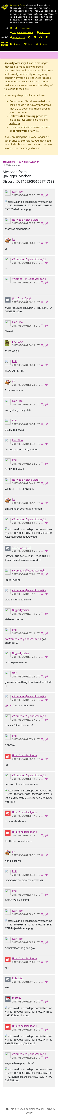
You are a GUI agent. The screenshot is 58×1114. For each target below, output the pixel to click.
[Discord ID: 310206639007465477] (8, 342)
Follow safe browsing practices (28, 116)
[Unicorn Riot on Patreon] (46, 37)
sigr (14, 673)
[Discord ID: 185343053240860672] (8, 998)
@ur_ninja (18, 37)
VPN (35, 130)
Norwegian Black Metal (25, 219)
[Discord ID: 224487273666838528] (8, 260)
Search (42, 44)
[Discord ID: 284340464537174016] (8, 299)
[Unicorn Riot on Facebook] (29, 37)
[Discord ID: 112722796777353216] (8, 979)
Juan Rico (17, 191)
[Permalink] (46, 195)
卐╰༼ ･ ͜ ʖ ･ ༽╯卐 (21, 298)
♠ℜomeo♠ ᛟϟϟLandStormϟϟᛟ (29, 259)
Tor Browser (20, 130)
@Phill (8, 705)
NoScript (14, 123)
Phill (14, 361)
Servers (17, 44)
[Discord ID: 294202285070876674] (8, 611)
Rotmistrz (18, 978)
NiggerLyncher (30, 161)
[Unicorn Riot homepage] (5, 7)
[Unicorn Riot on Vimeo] (35, 37)
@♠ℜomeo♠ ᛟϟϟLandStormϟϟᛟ (23, 639)
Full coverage (21, 28)
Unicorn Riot (17, 5)
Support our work (22, 32)
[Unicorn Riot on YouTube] (40, 37)
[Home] (5, 43)
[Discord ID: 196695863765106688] (8, 362)
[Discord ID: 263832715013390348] (8, 220)
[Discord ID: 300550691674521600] (8, 240)
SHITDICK (17, 341)
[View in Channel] (42, 195)
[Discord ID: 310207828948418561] (8, 673)
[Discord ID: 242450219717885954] (8, 756)
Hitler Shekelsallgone (24, 755)
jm (13, 239)
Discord (10, 161)
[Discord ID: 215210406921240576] (8, 192)
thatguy (16, 998)
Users (30, 44)
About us (44, 32)
